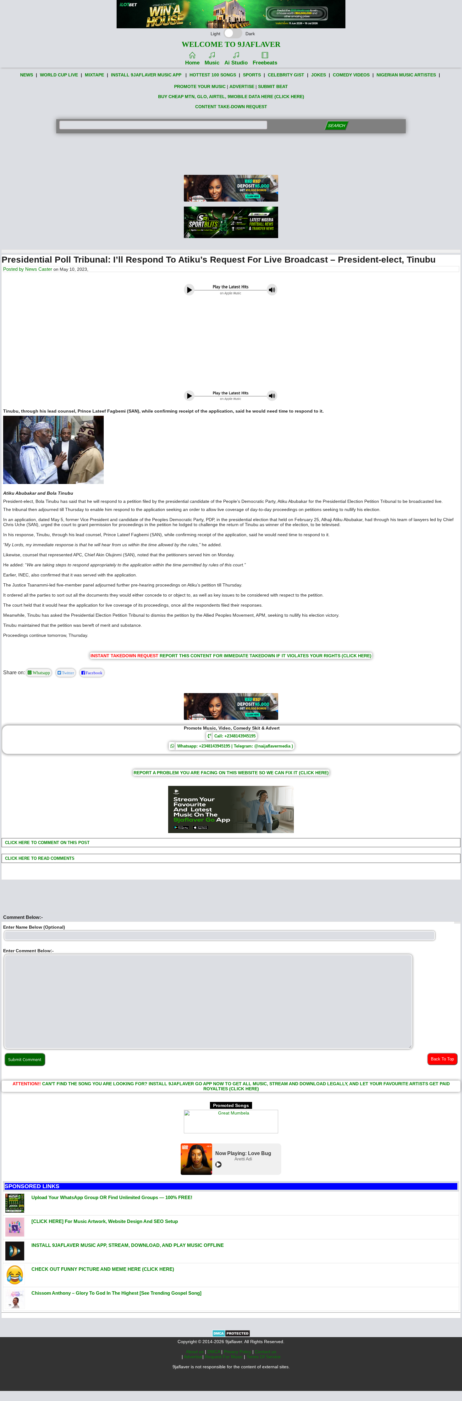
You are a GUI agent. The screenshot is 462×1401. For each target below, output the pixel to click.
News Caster (38, 269)
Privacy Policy (238, 1351)
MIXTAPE (94, 74)
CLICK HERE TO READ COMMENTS (39, 858)
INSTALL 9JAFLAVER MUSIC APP (146, 74)
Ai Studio (236, 63)
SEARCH (336, 125)
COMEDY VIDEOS (351, 74)
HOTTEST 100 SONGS (213, 74)
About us (195, 1351)
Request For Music (224, 1356)
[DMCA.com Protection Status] (231, 1335)
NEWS (26, 74)
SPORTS (252, 74)
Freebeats (265, 63)
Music (212, 63)
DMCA (214, 1351)
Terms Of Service (263, 1356)
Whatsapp (40, 672)
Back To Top (442, 1059)
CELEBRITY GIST (286, 74)
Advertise (193, 1356)
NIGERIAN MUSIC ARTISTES (406, 74)
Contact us (265, 1351)
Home (192, 63)
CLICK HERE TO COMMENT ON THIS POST (47, 842)
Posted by (14, 269)
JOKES (318, 74)
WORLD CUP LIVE (59, 74)
